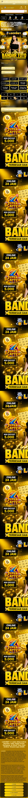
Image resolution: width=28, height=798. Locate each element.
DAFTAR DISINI (8, 68)
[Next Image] (25, 47)
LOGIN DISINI (8, 72)
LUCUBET (3, 751)
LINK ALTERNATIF (14, 792)
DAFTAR (14, 789)
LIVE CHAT (15, 795)
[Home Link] (9, 7)
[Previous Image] (2, 47)
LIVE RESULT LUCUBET (14, 110)
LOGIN (14, 786)
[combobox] (12, 11)
